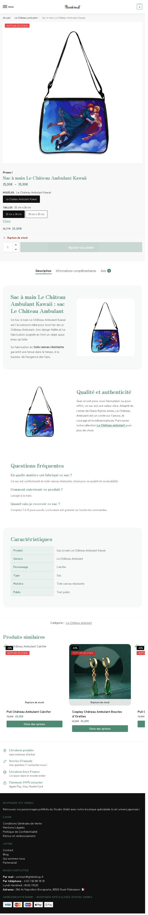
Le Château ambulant (26, 17)
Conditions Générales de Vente (23, 823)
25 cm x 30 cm (36, 214)
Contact (8, 850)
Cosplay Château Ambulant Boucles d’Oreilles (97, 713)
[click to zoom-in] (74, 92)
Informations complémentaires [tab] (76, 270)
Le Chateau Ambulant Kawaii (21, 199)
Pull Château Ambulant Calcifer (29, 711)
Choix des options (34, 724)
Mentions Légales (14, 827)
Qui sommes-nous (14, 858)
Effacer (7, 221)
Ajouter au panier (81, 247)
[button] (139, 6)
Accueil (6, 17)
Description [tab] (43, 270)
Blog (5, 854)
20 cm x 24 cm (14, 214)
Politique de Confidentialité (20, 831)
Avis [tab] (105, 270)
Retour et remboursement (19, 836)
